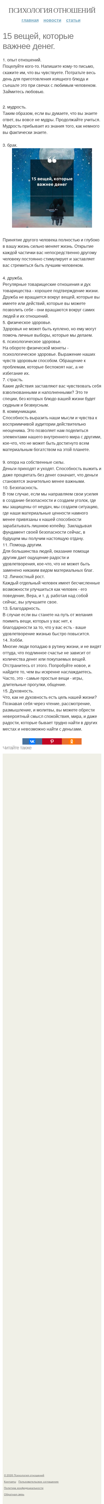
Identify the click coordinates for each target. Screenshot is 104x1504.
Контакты (10, 1481)
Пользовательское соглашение (38, 1481)
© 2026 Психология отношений (24, 1475)
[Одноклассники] (72, 741)
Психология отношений (52, 10)
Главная (30, 20)
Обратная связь (14, 1494)
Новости (52, 20)
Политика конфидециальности (23, 1488)
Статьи (73, 20)
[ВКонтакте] (32, 741)
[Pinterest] (52, 741)
